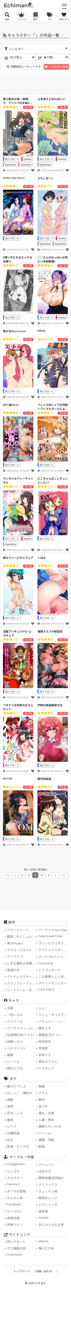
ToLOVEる (45, 963)
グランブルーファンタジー (22, 983)
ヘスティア (46, 1068)
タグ (50, 19)
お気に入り (64, 19)
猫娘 (10, 1055)
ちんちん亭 (15, 1198)
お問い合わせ (44, 1271)
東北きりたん (47, 1061)
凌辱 (10, 1106)
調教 (10, 1100)
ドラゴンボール (49, 970)
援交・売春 (46, 1113)
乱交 (10, 1140)
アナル (43, 1093)
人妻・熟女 (46, 1120)
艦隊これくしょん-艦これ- (22, 936)
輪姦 (41, 1086)
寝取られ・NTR (49, 1126)
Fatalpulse (14, 1204)
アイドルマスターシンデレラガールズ (53, 950)
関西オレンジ (47, 1198)
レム (41, 1008)
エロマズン (15, 1178)
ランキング (21, 19)
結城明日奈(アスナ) (20, 1035)
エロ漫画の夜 (16, 1248)
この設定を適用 (58, 66)
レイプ (11, 1126)
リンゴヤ (13, 1171)
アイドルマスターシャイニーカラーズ (22, 976)
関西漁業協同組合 (51, 1178)
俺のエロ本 (46, 1248)
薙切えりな (15, 1068)
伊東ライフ (15, 1225)
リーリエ (13, 1061)
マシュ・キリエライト (53, 1015)
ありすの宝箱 (16, 1191)
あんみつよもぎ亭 (51, 1225)
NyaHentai (10, 164)
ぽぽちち (44, 1171)
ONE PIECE (46, 989)
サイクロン (15, 1211)
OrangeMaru (16, 1164)
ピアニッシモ (47, 1204)
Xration (43, 1217)
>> (63, 875)
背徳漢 (43, 1211)
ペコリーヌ (15, 1021)
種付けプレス (16, 1086)
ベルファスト (16, 1048)
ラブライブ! (15, 956)
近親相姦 (13, 1133)
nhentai (27, 159)
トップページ (21, 1271)
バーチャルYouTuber (53, 930)
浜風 (10, 1008)
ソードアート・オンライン (22, 990)
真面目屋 (13, 1218)
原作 (35, 19)
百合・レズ (15, 1113)
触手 (41, 1100)
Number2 (13, 1184)
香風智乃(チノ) (48, 1035)
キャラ (13, 1000)
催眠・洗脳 (46, 1140)
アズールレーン (18, 930)
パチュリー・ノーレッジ (53, 1021)
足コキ (43, 1106)
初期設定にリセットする (25, 66)
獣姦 (41, 1146)
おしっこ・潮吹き (19, 1093)
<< (7, 875)
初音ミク (44, 1055)
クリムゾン (46, 1164)
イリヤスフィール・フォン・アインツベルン (22, 1028)
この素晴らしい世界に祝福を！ (53, 976)
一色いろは (15, 1015)
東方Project (15, 943)
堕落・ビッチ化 (18, 1146)
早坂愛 (43, 1048)
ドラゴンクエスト (19, 950)
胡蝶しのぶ (15, 1041)
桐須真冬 (44, 1041)
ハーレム (44, 1133)
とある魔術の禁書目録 (22, 963)
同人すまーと (12, 159)
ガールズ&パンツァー (53, 956)
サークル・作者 (21, 1157)
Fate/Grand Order (50, 936)
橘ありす (44, 1028)
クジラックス (47, 1184)
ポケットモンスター (52, 983)
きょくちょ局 (47, 1191)
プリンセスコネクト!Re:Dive (53, 943)
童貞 (10, 1120)
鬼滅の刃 (13, 970)
